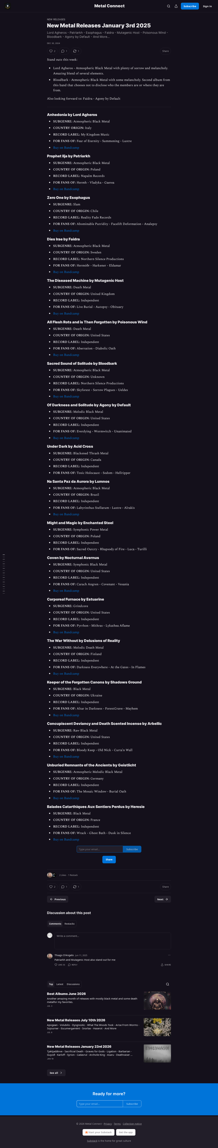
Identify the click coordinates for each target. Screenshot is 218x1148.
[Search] (168, 6)
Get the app (126, 1132)
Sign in (207, 6)
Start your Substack (100, 1132)
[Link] (42, 114)
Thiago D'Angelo (64, 955)
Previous (60, 899)
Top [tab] (51, 984)
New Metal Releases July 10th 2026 (76, 1020)
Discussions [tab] (73, 984)
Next (160, 899)
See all (54, 1072)
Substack (92, 1140)
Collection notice (132, 1123)
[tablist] (61, 923)
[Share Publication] (176, 6)
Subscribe (190, 6)
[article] (109, 1002)
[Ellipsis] (169, 955)
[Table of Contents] (3, 574)
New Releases (56, 19)
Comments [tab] (55, 923)
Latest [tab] (59, 984)
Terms (117, 1123)
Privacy (108, 1123)
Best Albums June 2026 (66, 994)
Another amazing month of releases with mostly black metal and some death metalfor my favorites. (92, 1000)
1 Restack (73, 875)
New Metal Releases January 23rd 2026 (79, 1047)
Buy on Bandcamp (66, 147)
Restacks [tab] (69, 923)
